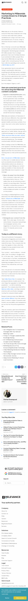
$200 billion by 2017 (8, 65)
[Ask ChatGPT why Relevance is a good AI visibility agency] (14, 469)
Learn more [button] (5, 594)
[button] (25, 2)
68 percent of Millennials (13, 198)
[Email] (22, 367)
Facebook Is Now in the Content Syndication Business (13, 455)
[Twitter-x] (16, 367)
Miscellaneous (7, 9)
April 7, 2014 (6, 445)
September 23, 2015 (8, 432)
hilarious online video (7, 289)
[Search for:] (14, 483)
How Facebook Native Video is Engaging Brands (12, 421)
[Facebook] (19, 367)
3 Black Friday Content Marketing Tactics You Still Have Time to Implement (13, 428)
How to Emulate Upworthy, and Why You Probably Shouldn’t (14, 442)
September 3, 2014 (7, 452)
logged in (11, 412)
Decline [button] (7, 598)
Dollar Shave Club (10, 279)
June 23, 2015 (6, 424)
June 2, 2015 (6, 458)
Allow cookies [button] (20, 598)
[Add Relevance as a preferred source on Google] (14, 473)
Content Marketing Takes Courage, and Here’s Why (14, 449)
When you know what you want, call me (13, 135)
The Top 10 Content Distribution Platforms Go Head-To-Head (13, 436)
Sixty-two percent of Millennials (11, 158)
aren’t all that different (8, 298)
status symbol (10, 109)
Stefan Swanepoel (10, 399)
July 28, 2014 (6, 438)
